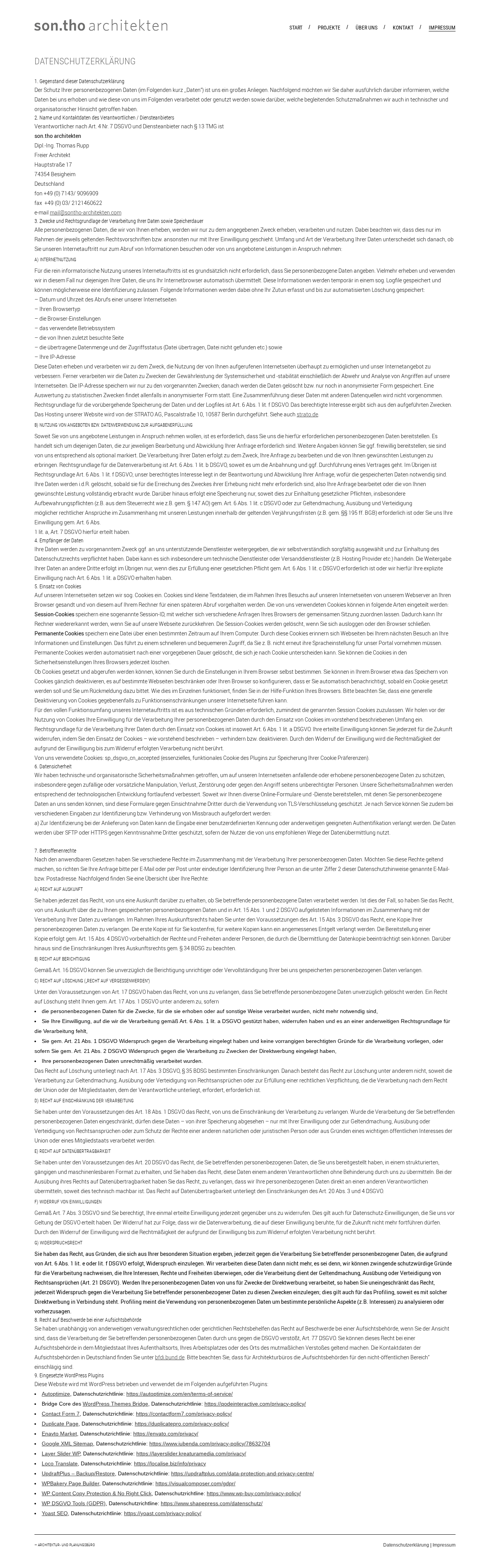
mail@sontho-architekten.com (85, 212)
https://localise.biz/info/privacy (170, 1463)
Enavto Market (59, 1434)
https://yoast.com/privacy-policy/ (162, 1513)
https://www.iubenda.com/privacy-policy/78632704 (209, 1443)
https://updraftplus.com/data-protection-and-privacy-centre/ (242, 1473)
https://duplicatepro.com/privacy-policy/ (182, 1424)
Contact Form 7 (61, 1414)
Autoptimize (56, 1394)
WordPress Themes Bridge (115, 1404)
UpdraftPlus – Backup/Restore (78, 1473)
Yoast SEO (55, 1513)
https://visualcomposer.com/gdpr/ (195, 1483)
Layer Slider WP (61, 1453)
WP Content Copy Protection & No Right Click (97, 1493)
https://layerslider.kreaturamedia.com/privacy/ (191, 1453)
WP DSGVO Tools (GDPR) (74, 1503)
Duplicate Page (60, 1424)
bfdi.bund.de (170, 1357)
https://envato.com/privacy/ (165, 1434)
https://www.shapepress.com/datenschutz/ (212, 1503)
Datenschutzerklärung (406, 1545)
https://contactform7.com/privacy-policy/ (184, 1414)
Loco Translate (60, 1463)
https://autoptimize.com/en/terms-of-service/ (179, 1394)
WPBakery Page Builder (70, 1483)
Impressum (444, 1545)
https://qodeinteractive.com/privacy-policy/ (255, 1404)
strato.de (307, 414)
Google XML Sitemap (67, 1443)
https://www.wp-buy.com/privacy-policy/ (254, 1493)
